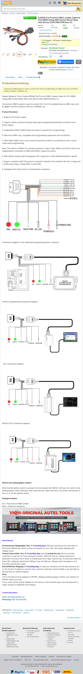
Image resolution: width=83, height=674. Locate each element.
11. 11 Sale (39, 610)
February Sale (60, 610)
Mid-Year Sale (16, 613)
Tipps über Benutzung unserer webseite (73, 636)
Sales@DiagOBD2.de (16, 597)
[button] (3, 54)
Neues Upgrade (40, 656)
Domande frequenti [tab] (33, 77)
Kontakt (70, 640)
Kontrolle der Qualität (64, 656)
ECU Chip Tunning (33, 13)
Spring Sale (70, 610)
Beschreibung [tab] (10, 77)
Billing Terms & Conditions (13, 660)
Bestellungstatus (27, 656)
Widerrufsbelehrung (53, 633)
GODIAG (23, 13)
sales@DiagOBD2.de (51, 666)
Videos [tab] (20, 77)
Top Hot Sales (29, 610)
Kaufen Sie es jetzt (52, 62)
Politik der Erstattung (53, 635)
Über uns (70, 642)
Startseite (5, 13)
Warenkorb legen (67, 62)
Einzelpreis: (43, 57)
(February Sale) (48, 610)
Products (12, 13)
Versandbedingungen (33, 631)
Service (76, 660)
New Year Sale (18, 610)
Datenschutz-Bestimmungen (61, 660)
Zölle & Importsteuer (33, 636)
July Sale (26, 613)
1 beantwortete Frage (45, 30)
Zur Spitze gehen (73, 618)
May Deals (7, 613)
